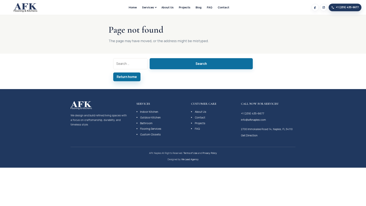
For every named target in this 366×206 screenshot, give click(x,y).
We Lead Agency (190, 159)
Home (133, 7)
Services (148, 7)
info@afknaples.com (253, 120)
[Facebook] (315, 7)
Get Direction (249, 135)
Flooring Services (150, 128)
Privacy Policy (209, 153)
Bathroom (146, 123)
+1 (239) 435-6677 (252, 113)
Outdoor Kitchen (150, 117)
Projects (184, 7)
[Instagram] (323, 7)
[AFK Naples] (26, 7)
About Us (167, 7)
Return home (127, 77)
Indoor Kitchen (149, 111)
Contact (223, 7)
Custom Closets (150, 134)
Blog (198, 7)
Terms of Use (190, 153)
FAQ (209, 7)
